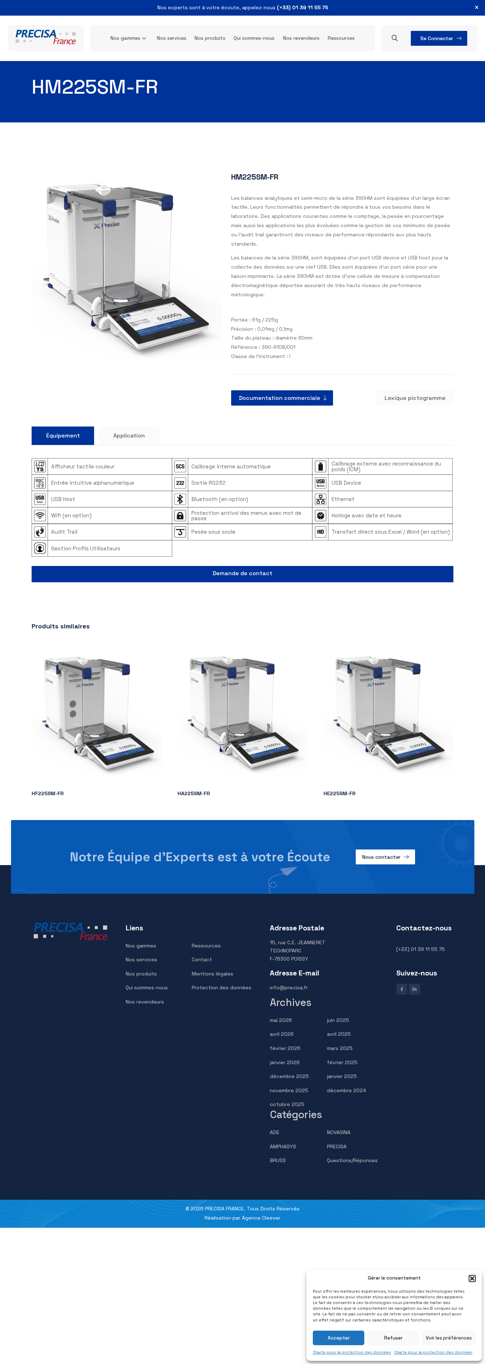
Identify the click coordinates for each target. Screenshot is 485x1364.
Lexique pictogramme (415, 398)
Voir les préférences (449, 1338)
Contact (202, 959)
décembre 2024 (346, 1090)
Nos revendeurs (301, 38)
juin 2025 (338, 1020)
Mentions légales (212, 973)
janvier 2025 (342, 1076)
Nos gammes (125, 38)
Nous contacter (381, 857)
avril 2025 (339, 1034)
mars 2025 (340, 1048)
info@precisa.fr (289, 987)
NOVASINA (338, 1132)
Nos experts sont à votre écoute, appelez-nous (242, 7)
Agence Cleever (261, 1218)
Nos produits (210, 38)
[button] (472, 1278)
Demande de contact (242, 573)
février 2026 (285, 1048)
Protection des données (221, 987)
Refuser (393, 1338)
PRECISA (337, 1146)
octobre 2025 (287, 1104)
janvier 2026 (285, 1062)
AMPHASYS (283, 1146)
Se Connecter (436, 38)
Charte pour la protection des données (352, 1352)
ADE (274, 1132)
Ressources (341, 38)
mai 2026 (281, 1020)
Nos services (171, 38)
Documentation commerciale (279, 398)
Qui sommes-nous (254, 38)
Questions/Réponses (352, 1160)
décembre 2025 (289, 1076)
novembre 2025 (289, 1090)
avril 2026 (282, 1034)
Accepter (339, 1338)
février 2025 (342, 1062)
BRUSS (278, 1160)
